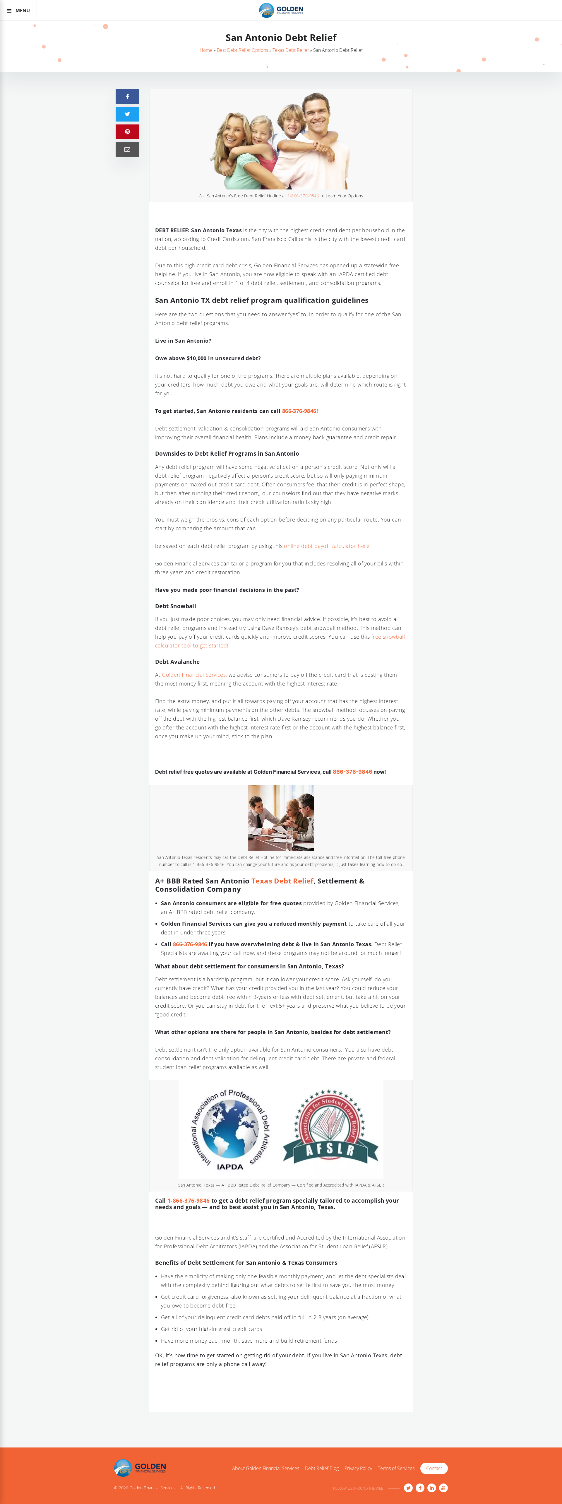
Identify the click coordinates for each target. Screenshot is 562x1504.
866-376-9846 (352, 772)
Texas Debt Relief (291, 50)
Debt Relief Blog (322, 1468)
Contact (434, 1468)
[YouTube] (443, 1488)
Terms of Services (396, 1468)
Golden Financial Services (194, 674)
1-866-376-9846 (303, 196)
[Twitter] (408, 1488)
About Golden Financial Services (265, 1468)
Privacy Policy (358, 1468)
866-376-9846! (300, 410)
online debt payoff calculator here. (327, 545)
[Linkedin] (431, 1488)
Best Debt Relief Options (242, 50)
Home (206, 50)
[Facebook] (420, 1488)
